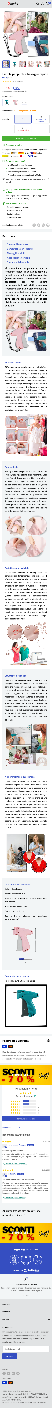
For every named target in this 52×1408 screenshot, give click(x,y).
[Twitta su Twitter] (43, 225)
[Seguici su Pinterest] (8, 1373)
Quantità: (6, 119)
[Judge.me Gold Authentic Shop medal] (26, 1260)
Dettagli (27, 198)
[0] (47, 3)
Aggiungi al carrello (26, 138)
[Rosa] (15, 102)
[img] (7, 1141)
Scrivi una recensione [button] (26, 1119)
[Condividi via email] (48, 225)
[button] (7, 81)
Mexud (4, 78)
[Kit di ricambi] (24, 102)
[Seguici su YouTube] (13, 1373)
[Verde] (6, 102)
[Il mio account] (42, 4)
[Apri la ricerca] (37, 4)
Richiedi (9, 1356)
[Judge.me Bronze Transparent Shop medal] (37, 1260)
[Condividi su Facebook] (34, 225)
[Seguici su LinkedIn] (18, 1373)
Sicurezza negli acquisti (16, 203)
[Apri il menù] (3, 4)
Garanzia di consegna (15, 161)
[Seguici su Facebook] (4, 1373)
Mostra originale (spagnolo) (16, 1164)
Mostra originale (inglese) (15, 1197)
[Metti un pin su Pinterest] (38, 225)
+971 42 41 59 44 (15, 1400)
